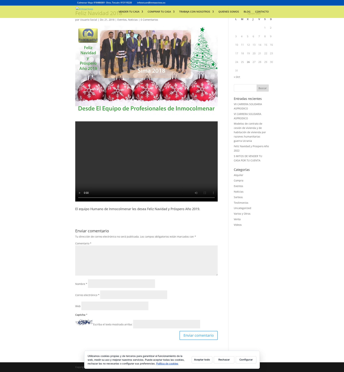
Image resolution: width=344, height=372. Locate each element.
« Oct (237, 77)
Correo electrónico (87, 295)
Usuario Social (88, 19)
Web (78, 306)
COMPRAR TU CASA (159, 11)
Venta (237, 219)
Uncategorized (242, 208)
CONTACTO (262, 11)
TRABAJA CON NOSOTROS (194, 11)
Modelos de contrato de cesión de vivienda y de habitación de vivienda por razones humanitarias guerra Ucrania (250, 132)
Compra (238, 180)
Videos (238, 224)
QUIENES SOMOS (228, 11)
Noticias (133, 19)
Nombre (81, 284)
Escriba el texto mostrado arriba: (112, 324)
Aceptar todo (202, 359)
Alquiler (238, 175)
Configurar (246, 359)
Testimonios (241, 202)
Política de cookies (167, 363)
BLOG (247, 11)
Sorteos (238, 197)
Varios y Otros (242, 213)
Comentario (83, 243)
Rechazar (224, 359)
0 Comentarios (149, 19)
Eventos (122, 19)
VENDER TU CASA (129, 11)
